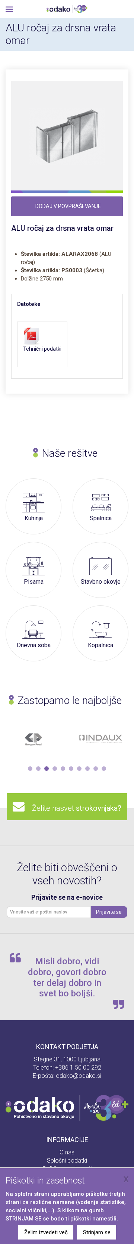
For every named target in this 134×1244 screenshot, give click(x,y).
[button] (30, 768)
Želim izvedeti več (46, 1232)
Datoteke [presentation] (29, 304)
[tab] (36, 304)
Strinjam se (97, 1232)
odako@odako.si (78, 1075)
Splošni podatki (67, 1160)
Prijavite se (109, 912)
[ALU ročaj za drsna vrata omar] (67, 137)
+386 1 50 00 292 (78, 1067)
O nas (67, 1152)
